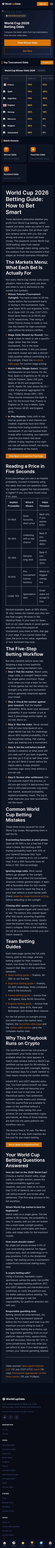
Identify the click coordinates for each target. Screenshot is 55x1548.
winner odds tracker (20, 1027)
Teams (5, 1434)
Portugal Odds (8, 1478)
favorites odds (8, 1445)
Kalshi (37, 1369)
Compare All (47, 62)
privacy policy (8, 1535)
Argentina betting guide (20, 983)
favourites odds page (30, 1024)
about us (6, 1522)
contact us (7, 1531)
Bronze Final (7, 1502)
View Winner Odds (27, 42)
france (5, 1466)
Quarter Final (8, 1511)
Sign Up (42, 4)
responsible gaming (10, 1526)
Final (4, 1498)
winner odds (7, 1487)
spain (4, 1483)
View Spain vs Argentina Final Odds (26, 456)
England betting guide (20, 1003)
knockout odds (8, 1449)
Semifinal (6, 1507)
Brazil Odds (7, 1457)
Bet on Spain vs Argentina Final (24, 1144)
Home (4, 1429)
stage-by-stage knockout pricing (31, 896)
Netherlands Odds (10, 1474)
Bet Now (27, 50)
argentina (6, 1453)
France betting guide (19, 995)
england (5, 1462)
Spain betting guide (18, 975)
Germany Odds (8, 1470)
